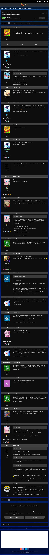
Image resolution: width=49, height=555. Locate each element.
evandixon (7, 176)
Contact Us (32, 551)
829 (7, 265)
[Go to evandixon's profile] (7, 182)
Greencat (7, 253)
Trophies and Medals (7, 64)
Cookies (36, 551)
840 (7, 309)
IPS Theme (13, 551)
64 (7, 39)
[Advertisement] (24, 539)
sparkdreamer (7, 70)
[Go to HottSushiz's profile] (7, 278)
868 (7, 340)
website (18, 437)
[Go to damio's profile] (7, 333)
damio (7, 327)
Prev (5, 23)
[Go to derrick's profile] (7, 488)
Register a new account (14, 517)
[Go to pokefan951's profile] (3, 18)
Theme (21, 551)
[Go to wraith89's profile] (7, 54)
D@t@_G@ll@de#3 (7, 238)
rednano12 (7, 377)
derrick (6, 483)
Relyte (7, 87)
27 (7, 82)
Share (36, 18)
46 (7, 250)
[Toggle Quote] (14, 73)
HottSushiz (7, 272)
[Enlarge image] (21, 109)
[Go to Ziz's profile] (7, 166)
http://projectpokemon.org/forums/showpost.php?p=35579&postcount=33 (28, 33)
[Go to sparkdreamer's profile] (7, 75)
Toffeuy (6, 296)
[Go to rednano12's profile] (7, 383)
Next (20, 23)
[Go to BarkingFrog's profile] (7, 203)
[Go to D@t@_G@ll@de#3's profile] (7, 243)
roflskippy (7, 408)
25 (7, 390)
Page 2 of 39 (27, 23)
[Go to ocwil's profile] (7, 32)
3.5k (7, 63)
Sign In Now (35, 517)
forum (23, 437)
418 (7, 173)
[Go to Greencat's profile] (7, 259)
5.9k (7, 190)
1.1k (7, 285)
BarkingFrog (6, 197)
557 (7, 495)
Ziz (7, 160)
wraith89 (7, 48)
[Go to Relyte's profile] (7, 93)
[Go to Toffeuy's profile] (7, 302)
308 (7, 99)
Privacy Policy (26, 551)
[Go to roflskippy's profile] (7, 414)
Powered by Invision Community (24, 552)
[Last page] (23, 23)
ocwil (7, 27)
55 (7, 420)
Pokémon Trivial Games (16, 18)
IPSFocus (18, 551)
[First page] (2, 23)
